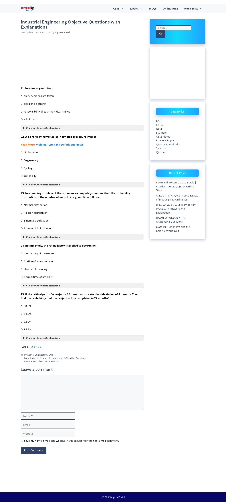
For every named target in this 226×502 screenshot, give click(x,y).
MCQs (153, 8)
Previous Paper (165, 140)
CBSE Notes (163, 136)
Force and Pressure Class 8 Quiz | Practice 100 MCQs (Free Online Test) (176, 186)
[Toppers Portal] (28, 8)
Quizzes (160, 152)
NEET (159, 128)
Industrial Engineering (35, 354)
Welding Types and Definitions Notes (59, 144)
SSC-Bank (161, 132)
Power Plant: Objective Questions (41, 361)
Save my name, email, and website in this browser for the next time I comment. (71, 440)
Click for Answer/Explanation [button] (43, 128)
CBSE (116, 8)
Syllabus (161, 148)
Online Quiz (170, 8)
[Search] (160, 34)
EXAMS (134, 8)
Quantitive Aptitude (167, 144)
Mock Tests (191, 8)
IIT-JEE (159, 124)
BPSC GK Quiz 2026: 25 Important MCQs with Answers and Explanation (176, 208)
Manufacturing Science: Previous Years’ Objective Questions (55, 358)
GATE (51, 354)
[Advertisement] (82, 59)
